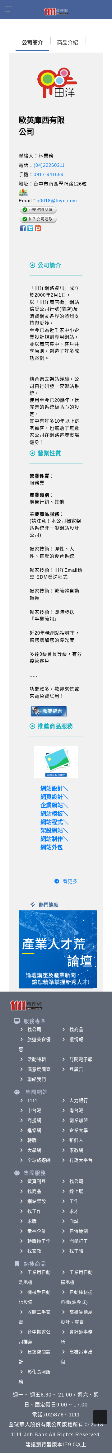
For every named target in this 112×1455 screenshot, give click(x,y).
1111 (32, 1100)
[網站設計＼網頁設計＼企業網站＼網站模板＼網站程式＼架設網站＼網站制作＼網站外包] (56, 762)
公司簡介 (32, 43)
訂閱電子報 (81, 1059)
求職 (32, 1221)
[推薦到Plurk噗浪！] (38, 228)
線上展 (76, 1191)
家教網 (76, 1150)
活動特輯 (36, 1059)
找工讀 (76, 1251)
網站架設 (36, 1201)
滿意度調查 (39, 1069)
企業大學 (78, 1130)
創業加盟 (78, 1120)
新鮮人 (76, 1140)
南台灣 (76, 1110)
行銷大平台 (81, 1160)
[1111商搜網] (56, 11)
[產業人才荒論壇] (58, 948)
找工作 (34, 1211)
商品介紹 (67, 43)
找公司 (34, 1029)
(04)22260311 (49, 165)
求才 (74, 1211)
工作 (74, 1201)
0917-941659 (48, 174)
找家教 (34, 1251)
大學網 (34, 1150)
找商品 (76, 1029)
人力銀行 (78, 1100)
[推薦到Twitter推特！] (30, 228)
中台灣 (34, 1110)
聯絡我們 (36, 1079)
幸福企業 (36, 1231)
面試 (74, 1221)
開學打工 (78, 1241)
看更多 (70, 881)
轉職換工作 (39, 1241)
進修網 (34, 1130)
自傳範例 (78, 1231)
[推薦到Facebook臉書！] (22, 228)
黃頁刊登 (36, 1181)
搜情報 (76, 1039)
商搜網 (34, 1120)
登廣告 (76, 1069)
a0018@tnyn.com (57, 200)
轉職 (32, 1140)
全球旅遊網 (39, 1160)
